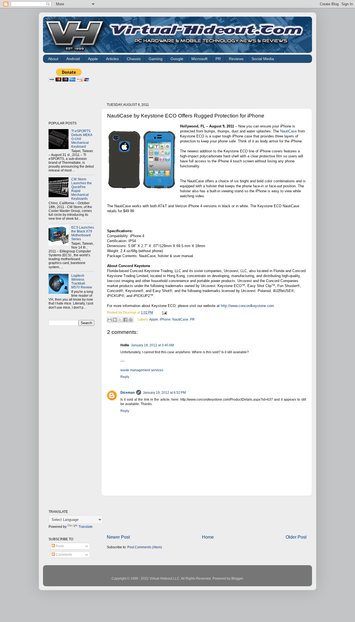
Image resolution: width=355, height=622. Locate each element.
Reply (124, 376)
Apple (93, 59)
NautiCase (288, 131)
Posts (59, 546)
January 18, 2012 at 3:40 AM (152, 345)
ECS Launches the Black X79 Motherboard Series (82, 233)
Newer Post (118, 536)
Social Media (263, 59)
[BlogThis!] (115, 319)
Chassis (134, 59)
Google (177, 59)
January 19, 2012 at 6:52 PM (164, 392)
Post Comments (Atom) (144, 547)
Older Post (296, 536)
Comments (63, 554)
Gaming (156, 59)
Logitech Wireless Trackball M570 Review (81, 281)
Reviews (236, 59)
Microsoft (199, 59)
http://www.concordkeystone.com (247, 306)
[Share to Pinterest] (130, 319)
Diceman (127, 392)
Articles (112, 59)
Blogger (237, 578)
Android (73, 59)
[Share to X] (120, 319)
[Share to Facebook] (125, 319)
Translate (85, 526)
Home (208, 536)
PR (218, 59)
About (53, 59)
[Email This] (109, 319)
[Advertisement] (208, 80)
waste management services (141, 370)
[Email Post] (163, 312)
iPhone (165, 319)
